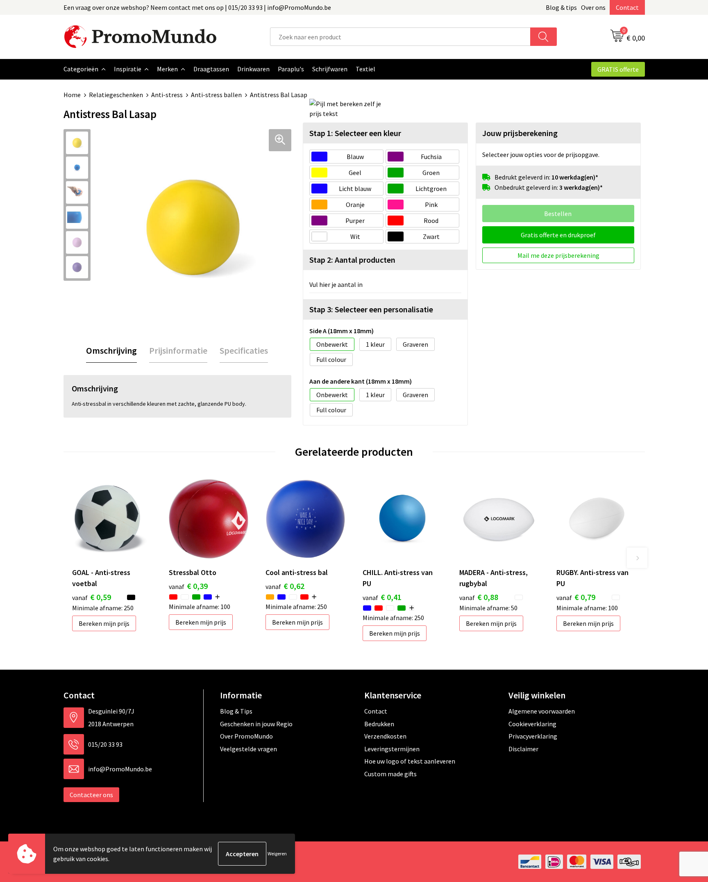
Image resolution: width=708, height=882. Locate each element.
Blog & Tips (236, 711)
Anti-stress (167, 95)
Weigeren (277, 853)
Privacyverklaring (532, 736)
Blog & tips (561, 7)
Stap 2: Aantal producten (352, 260)
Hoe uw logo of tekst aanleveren (409, 761)
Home (72, 95)
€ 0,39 (188, 586)
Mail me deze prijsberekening (558, 255)
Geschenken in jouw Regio (256, 724)
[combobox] (400, 36)
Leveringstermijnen (392, 749)
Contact (627, 7)
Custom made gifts (390, 774)
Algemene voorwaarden (541, 711)
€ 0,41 (382, 597)
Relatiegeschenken (116, 95)
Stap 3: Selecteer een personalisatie (371, 309)
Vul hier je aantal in (336, 284)
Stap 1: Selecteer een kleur (355, 133)
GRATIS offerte (618, 69)
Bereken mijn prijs (104, 623)
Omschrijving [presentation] (111, 350)
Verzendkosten (385, 736)
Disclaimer (523, 749)
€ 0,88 (478, 597)
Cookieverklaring (532, 724)
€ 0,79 (575, 597)
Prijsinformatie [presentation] (178, 350)
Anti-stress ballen (216, 95)
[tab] (111, 351)
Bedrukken (379, 724)
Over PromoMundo (246, 736)
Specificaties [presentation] (244, 350)
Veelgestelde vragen (248, 749)
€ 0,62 (285, 586)
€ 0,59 (91, 597)
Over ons (593, 7)
